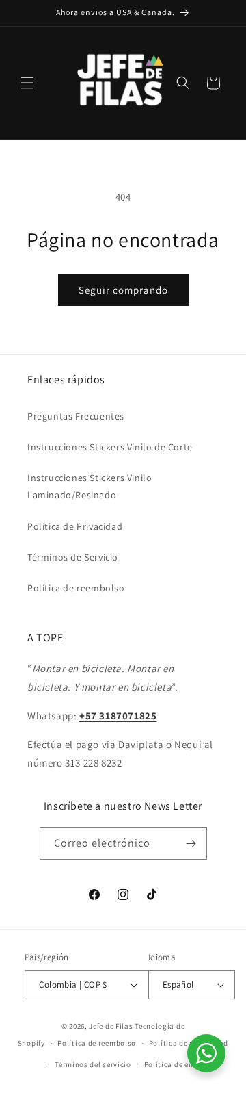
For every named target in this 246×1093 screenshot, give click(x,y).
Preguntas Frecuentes (75, 416)
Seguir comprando (123, 289)
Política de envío (174, 1064)
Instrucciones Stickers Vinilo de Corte (110, 447)
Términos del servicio (93, 1064)
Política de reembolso (76, 588)
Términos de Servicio (72, 557)
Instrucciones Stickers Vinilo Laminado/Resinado (89, 486)
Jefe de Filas (111, 1026)
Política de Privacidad (74, 526)
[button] (27, 83)
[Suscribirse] (191, 843)
